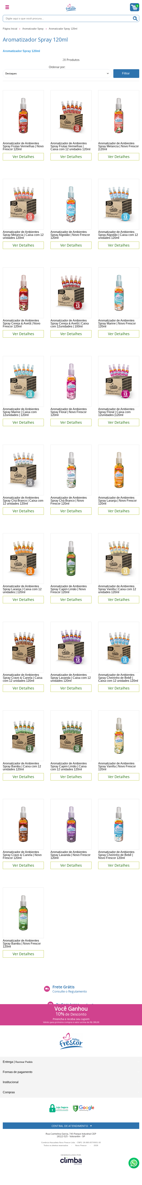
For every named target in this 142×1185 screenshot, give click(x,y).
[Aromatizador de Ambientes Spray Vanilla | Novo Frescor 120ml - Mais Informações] (118, 736)
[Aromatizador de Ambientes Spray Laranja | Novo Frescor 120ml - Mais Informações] (118, 470)
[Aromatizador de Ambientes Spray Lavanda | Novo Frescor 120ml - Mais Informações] (71, 824)
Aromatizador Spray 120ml (63, 28)
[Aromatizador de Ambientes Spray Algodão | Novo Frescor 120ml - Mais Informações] (71, 204)
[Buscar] (135, 18)
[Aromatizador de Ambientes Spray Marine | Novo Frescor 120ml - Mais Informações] (118, 293)
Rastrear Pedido (24, 1062)
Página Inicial (10, 28)
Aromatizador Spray (33, 28)
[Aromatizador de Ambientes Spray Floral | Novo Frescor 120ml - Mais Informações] (71, 381)
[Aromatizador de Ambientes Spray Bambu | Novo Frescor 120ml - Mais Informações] (23, 913)
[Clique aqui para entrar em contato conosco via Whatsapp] (134, 1163)
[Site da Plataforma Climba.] (71, 1159)
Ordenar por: (57, 67)
